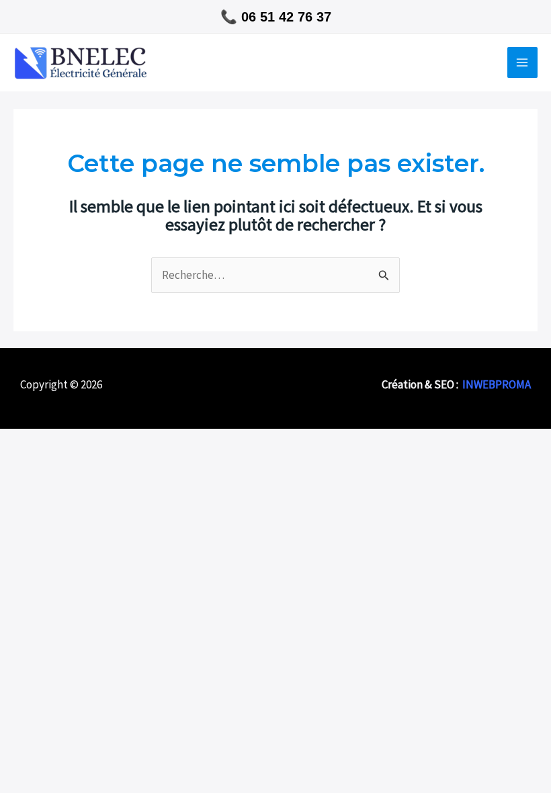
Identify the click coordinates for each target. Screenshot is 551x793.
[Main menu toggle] (522, 62)
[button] (275, 17)
